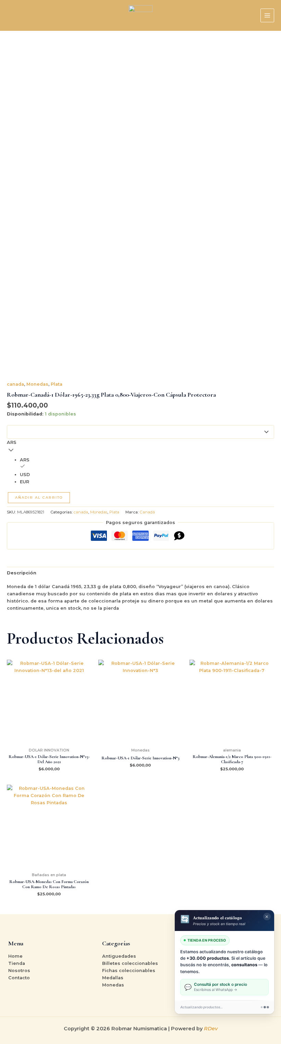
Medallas (112, 977)
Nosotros (19, 970)
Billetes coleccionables (130, 963)
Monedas (37, 384)
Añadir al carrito (39, 497)
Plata (56, 384)
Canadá (147, 512)
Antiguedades (119, 956)
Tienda (16, 963)
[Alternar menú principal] (267, 15)
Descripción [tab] (21, 572)
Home (15, 956)
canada (15, 384)
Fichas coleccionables (128, 970)
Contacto (19, 977)
